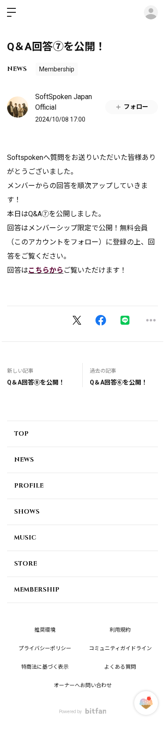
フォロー (136, 106)
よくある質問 (120, 667)
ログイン (151, 12)
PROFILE (29, 485)
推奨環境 (44, 630)
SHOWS (27, 511)
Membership (56, 69)
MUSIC (25, 537)
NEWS (17, 69)
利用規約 (120, 630)
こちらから (45, 270)
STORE (25, 563)
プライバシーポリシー (44, 648)
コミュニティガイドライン (120, 648)
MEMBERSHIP (36, 589)
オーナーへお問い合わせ (83, 685)
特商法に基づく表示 (45, 667)
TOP (21, 433)
